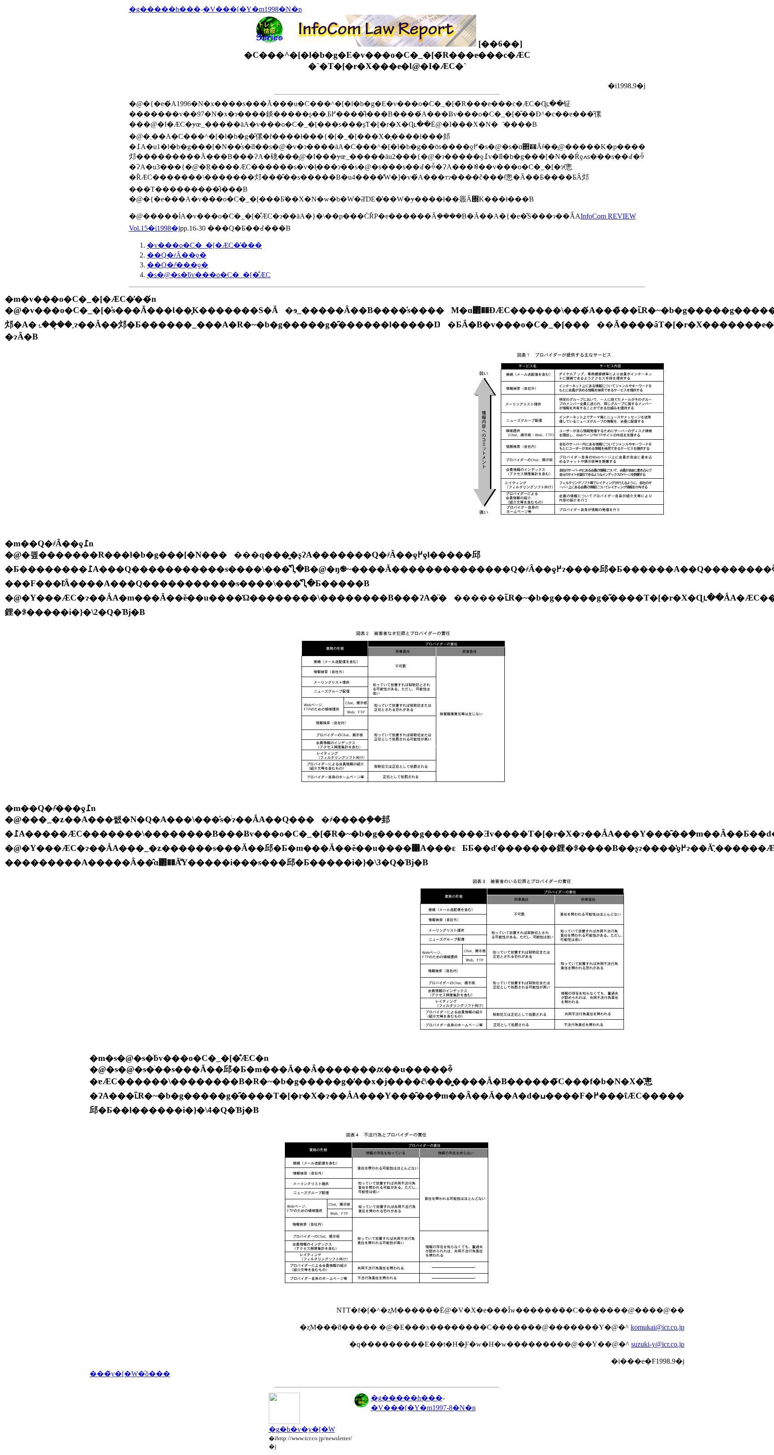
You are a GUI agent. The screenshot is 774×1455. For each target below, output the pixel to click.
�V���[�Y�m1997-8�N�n (423, 1408)
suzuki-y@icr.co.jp (657, 1344)
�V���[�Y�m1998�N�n (252, 9)
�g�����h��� (165, 9)
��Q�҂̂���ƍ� (177, 265)
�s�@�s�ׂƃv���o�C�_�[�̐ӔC (209, 275)
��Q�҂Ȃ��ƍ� (176, 255)
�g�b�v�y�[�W (302, 1429)
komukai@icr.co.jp (657, 1327)
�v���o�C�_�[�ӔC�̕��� (204, 245)
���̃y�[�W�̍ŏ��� (130, 1374)
